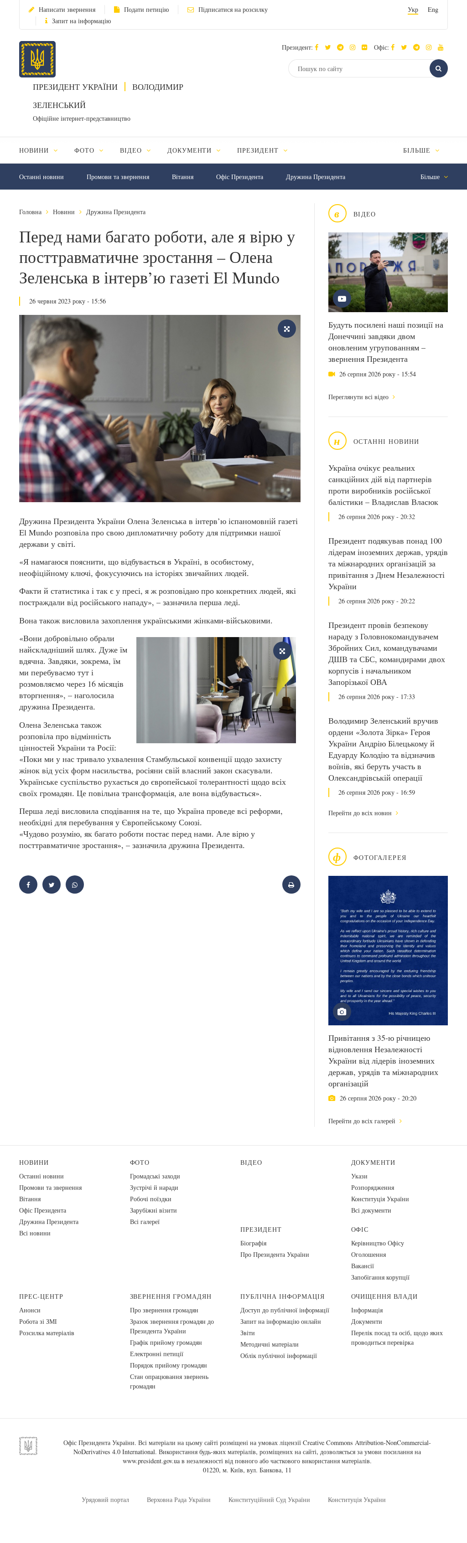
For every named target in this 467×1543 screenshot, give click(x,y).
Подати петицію (146, 9)
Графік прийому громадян (166, 1342)
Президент (261, 1229)
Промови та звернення (118, 176)
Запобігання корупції (380, 1277)
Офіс (360, 1229)
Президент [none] (259, 150)
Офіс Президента (239, 176)
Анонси (30, 1310)
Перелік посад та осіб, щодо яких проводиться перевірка (397, 1337)
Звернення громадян (171, 1296)
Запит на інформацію (81, 20)
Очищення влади (384, 1296)
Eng (433, 9)
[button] (330, 47)
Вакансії (362, 1265)
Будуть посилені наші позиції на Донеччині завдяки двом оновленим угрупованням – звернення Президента (385, 341)
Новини (64, 211)
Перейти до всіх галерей (362, 1120)
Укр (413, 9)
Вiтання (182, 176)
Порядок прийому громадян (168, 1365)
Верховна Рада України (179, 1499)
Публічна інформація (282, 1296)
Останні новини (41, 176)
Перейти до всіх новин (361, 812)
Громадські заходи (155, 1176)
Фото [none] (85, 150)
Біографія (253, 1243)
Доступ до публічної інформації (284, 1310)
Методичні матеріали (269, 1344)
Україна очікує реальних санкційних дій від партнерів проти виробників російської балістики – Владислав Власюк (383, 484)
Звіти (247, 1332)
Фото (140, 1162)
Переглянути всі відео (359, 396)
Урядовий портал (105, 1499)
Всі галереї (145, 1221)
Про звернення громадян (164, 1310)
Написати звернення (67, 9)
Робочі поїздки (150, 1198)
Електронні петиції (156, 1353)
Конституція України (380, 1198)
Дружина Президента (315, 176)
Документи (373, 1162)
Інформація (367, 1310)
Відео (251, 1162)
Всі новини (35, 1233)
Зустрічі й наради (154, 1187)
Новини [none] (35, 150)
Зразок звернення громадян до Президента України (172, 1326)
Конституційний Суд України (269, 1499)
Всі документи (371, 1210)
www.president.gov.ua (151, 1460)
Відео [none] (132, 150)
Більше (418, 150)
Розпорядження (372, 1187)
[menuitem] (42, 150)
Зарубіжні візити (153, 1210)
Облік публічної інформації (278, 1355)
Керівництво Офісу (377, 1243)
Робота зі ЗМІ (38, 1321)
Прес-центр (41, 1296)
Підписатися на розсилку (233, 9)
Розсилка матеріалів (46, 1332)
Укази (359, 1176)
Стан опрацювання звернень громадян (169, 1381)
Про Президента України (274, 1254)
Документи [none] (190, 150)
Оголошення (368, 1254)
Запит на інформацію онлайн (280, 1321)
